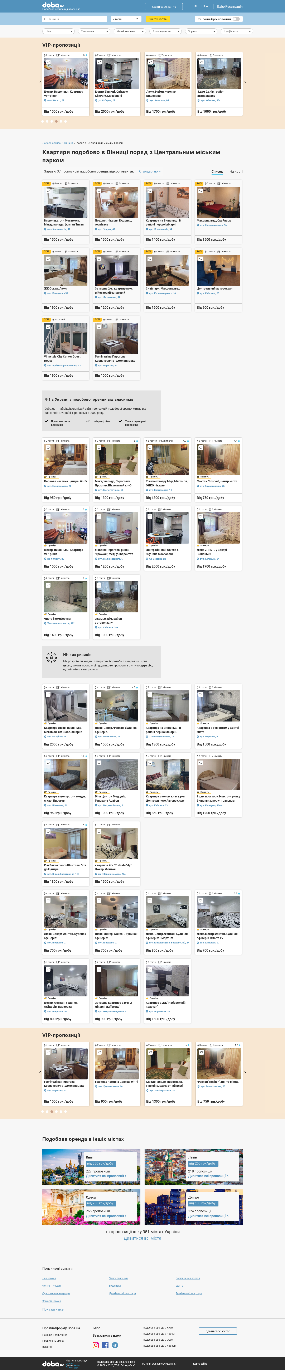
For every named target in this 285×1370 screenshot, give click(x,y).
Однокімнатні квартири (56, 1293)
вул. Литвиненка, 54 (109, 297)
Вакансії (47, 1346)
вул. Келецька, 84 (209, 559)
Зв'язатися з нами (107, 1335)
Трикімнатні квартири (189, 1293)
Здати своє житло (164, 6)
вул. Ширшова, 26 (57, 1011)
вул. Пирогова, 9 (158, 100)
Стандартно (149, 171)
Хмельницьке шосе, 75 (110, 100)
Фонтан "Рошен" (52, 1285)
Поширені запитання (54, 1334)
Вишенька (115, 1285)
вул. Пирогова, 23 (107, 365)
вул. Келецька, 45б (57, 293)
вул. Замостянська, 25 (212, 486)
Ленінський (49, 1278)
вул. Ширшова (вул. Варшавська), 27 (169, 942)
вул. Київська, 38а (108, 627)
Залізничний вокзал (188, 1278)
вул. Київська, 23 (158, 805)
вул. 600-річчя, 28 (56, 100)
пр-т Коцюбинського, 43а (112, 874)
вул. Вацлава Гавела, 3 (213, 100)
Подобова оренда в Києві (158, 1327)
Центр (179, 1285)
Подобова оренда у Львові (159, 1333)
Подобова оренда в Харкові (159, 1345)
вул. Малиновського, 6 (110, 559)
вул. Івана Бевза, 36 (109, 736)
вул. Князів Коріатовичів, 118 (63, 874)
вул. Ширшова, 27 (57, 942)
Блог (96, 1328)
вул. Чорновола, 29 (159, 1011)
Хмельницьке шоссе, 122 (60, 623)
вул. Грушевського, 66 (59, 486)
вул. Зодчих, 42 (106, 229)
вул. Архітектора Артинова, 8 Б (64, 365)
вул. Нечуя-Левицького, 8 (112, 1011)
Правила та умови (53, 1340)
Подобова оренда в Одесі (158, 1339)
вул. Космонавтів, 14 (160, 490)
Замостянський (118, 1278)
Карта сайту (200, 1363)
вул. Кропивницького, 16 (213, 225)
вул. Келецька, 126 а (211, 805)
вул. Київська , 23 (209, 293)
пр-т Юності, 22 (55, 559)
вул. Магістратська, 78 (110, 490)
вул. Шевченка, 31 (57, 805)
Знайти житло (157, 19)
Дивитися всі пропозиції (105, 1176)
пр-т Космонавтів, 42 (58, 229)
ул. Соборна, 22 (157, 559)
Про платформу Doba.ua (61, 1328)
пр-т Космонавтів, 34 (160, 229)
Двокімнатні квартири (122, 1293)
